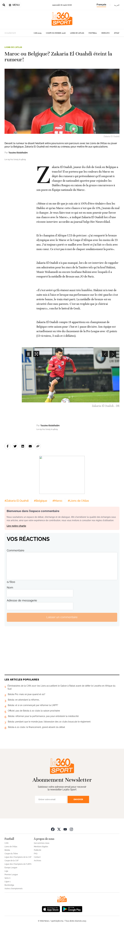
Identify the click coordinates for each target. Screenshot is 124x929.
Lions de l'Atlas (77, 33)
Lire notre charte (16, 525)
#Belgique (40, 500)
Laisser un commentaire (62, 617)
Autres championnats (14, 888)
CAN (6, 843)
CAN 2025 (37, 33)
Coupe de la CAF (12, 861)
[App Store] (51, 909)
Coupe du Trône (11, 854)
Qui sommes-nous (41, 843)
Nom (10, 587)
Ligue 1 (7, 882)
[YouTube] (65, 829)
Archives (37, 861)
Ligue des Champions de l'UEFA (18, 864)
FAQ (35, 854)
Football (93, 33)
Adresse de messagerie (22, 600)
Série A (7, 878)
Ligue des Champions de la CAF (18, 857)
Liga (6, 871)
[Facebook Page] (53, 829)
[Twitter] (59, 829)
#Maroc (57, 500)
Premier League (11, 875)
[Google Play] (72, 909)
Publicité (37, 850)
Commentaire (15, 550)
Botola (7, 850)
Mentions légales (41, 847)
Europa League (11, 868)
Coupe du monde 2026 (56, 33)
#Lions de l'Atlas (78, 500)
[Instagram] (71, 829)
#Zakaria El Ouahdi (17, 500)
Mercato (105, 33)
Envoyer (78, 799)
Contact (37, 857)
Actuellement (10, 33)
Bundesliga (9, 885)
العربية (116, 5)
